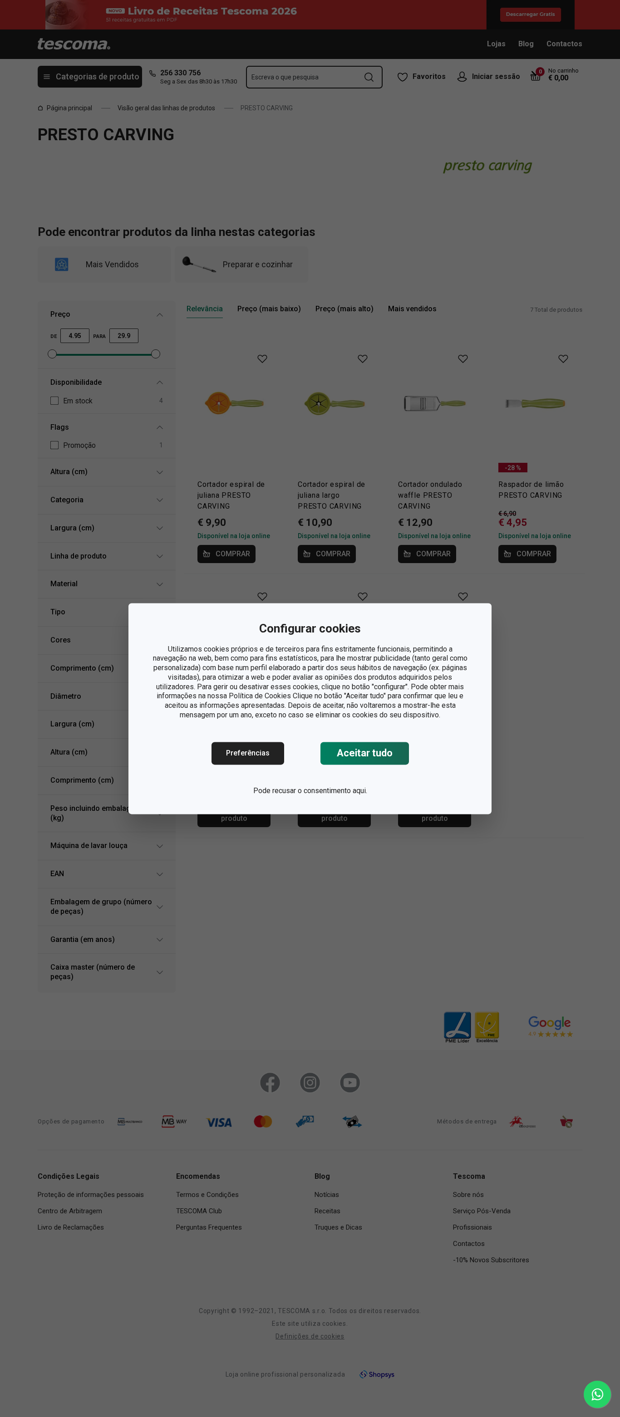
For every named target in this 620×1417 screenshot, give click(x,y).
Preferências (248, 753)
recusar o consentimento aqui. (319, 790)
